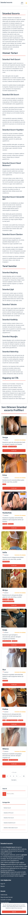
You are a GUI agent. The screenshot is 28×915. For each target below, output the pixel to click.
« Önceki (14, 772)
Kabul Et (14, 911)
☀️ (26, 3)
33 (23, 776)
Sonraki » (14, 780)
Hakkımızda (4, 895)
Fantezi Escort (7, 808)
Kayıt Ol (3, 884)
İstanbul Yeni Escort (9, 817)
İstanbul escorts (6, 2)
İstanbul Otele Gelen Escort (11, 827)
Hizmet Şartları (5, 902)
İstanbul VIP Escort (8, 812)
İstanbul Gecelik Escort (9, 822)
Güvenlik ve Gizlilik (6, 900)
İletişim (3, 886)
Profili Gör (14, 450)
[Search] (4, 794)
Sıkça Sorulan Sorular (7, 897)
